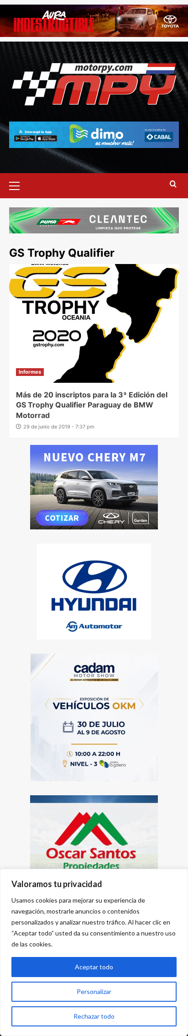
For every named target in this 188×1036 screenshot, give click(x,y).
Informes (30, 372)
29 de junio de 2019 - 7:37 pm (58, 426)
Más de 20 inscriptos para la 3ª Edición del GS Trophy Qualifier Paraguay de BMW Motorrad (91, 405)
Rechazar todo (94, 1016)
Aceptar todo (94, 967)
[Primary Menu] (18, 184)
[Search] (173, 184)
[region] (94, 952)
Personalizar (94, 991)
